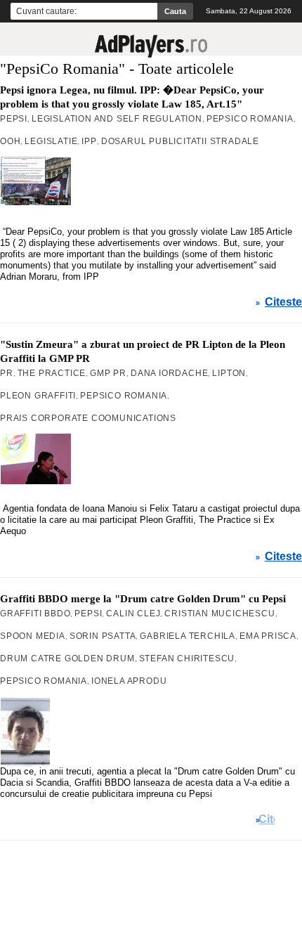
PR (6, 373)
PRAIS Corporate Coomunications (88, 418)
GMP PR (108, 373)
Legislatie (51, 141)
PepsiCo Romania (250, 119)
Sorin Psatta (103, 636)
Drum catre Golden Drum (67, 658)
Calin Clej (133, 613)
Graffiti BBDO (35, 613)
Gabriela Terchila (187, 636)
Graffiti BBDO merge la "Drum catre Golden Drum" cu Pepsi (143, 598)
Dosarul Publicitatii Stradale (180, 141)
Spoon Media (32, 636)
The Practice (52, 373)
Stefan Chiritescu (187, 658)
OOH (10, 141)
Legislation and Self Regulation (117, 119)
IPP (88, 141)
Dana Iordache (169, 373)
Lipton (229, 373)
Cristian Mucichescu (219, 613)
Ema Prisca (267, 636)
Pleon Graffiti (38, 395)
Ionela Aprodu (128, 681)
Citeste (283, 302)
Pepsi (13, 119)
